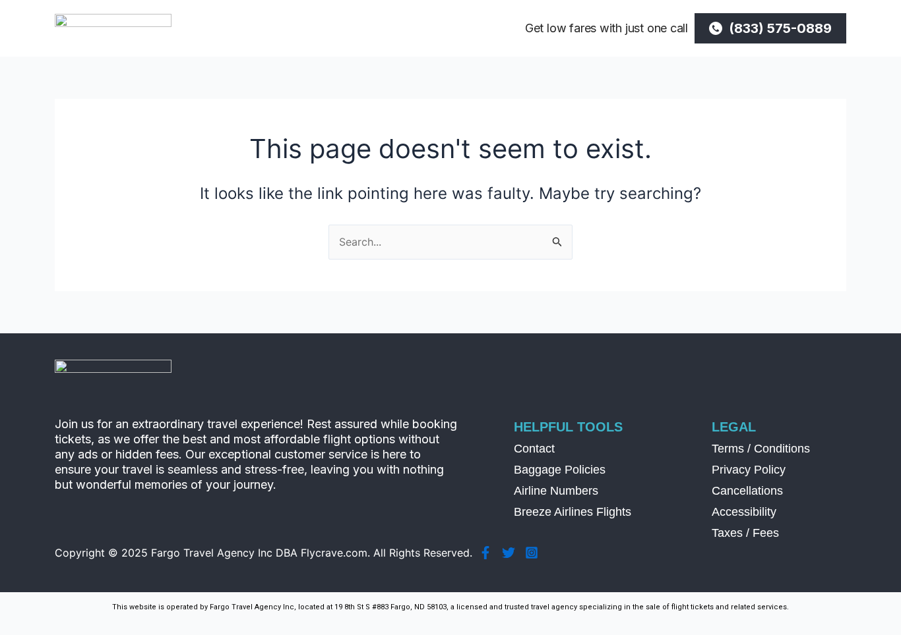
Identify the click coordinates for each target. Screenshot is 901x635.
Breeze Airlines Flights (572, 511)
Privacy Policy (749, 469)
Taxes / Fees (745, 532)
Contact (534, 448)
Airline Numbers (556, 490)
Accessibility (744, 511)
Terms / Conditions (761, 448)
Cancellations (747, 490)
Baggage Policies (560, 469)
